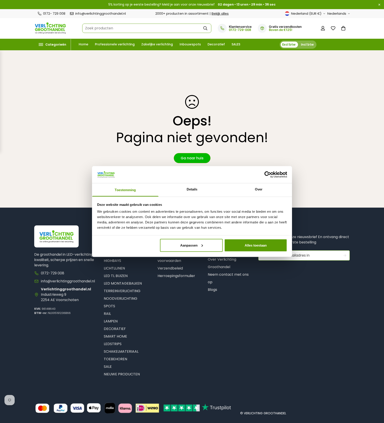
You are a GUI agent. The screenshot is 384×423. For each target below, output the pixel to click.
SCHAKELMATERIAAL (121, 351)
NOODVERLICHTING (120, 298)
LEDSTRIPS (113, 343)
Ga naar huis (192, 158)
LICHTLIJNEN (114, 268)
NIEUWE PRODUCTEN (122, 374)
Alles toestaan (256, 245)
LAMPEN (111, 321)
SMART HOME (115, 336)
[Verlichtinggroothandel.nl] (50, 28)
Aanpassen (189, 245)
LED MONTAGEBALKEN (123, 283)
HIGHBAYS (112, 260)
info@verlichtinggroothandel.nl (68, 281)
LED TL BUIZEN (116, 275)
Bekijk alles (220, 13)
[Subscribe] (345, 255)
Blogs (212, 289)
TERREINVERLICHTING (122, 290)
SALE (108, 366)
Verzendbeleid (170, 268)
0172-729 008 (52, 273)
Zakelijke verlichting (157, 44)
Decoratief (216, 44)
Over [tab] (258, 189)
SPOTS (109, 306)
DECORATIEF (115, 328)
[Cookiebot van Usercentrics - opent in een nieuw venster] (267, 174)
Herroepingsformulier (176, 275)
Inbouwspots (190, 44)
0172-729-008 (240, 29)
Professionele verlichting (115, 44)
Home (83, 44)
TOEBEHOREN (115, 359)
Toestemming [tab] (125, 190)
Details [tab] (192, 189)
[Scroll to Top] (375, 399)
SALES (236, 44)
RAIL (107, 313)
